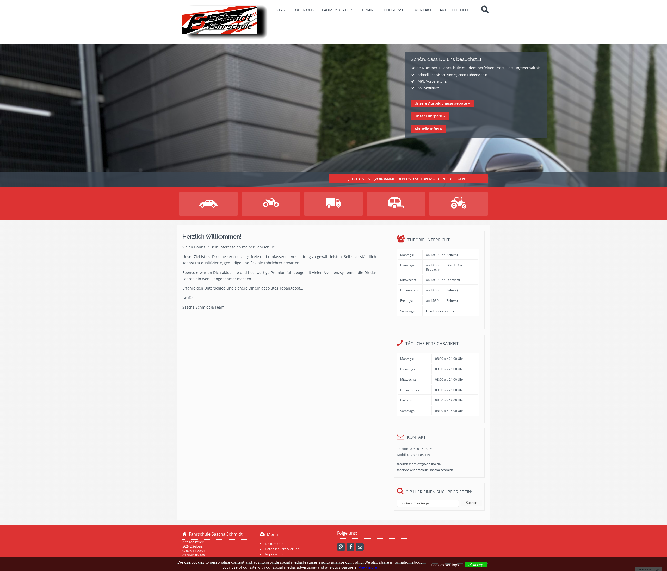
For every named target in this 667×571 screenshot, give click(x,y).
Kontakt (423, 10)
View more (368, 567)
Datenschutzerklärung (282, 549)
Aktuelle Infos (455, 10)
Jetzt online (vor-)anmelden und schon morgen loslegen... (408, 178)
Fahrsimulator (337, 10)
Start (281, 10)
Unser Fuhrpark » (430, 116)
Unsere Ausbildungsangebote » (442, 103)
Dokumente (274, 544)
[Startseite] (225, 22)
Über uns (304, 10)
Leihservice (395, 10)
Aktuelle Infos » (428, 128)
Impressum (274, 554)
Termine (368, 10)
